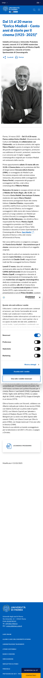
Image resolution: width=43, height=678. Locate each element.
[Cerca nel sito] (34, 10)
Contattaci (31, 675)
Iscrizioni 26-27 (31, 670)
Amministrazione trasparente (13, 644)
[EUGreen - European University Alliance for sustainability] (13, 12)
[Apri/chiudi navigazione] (39, 9)
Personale (6, 669)
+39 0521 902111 (11, 624)
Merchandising (8, 659)
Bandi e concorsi (9, 654)
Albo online (7, 634)
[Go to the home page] (11, 8)
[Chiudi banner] (39, 297)
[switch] (37, 342)
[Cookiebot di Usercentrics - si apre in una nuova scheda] (26, 297)
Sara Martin (26, 232)
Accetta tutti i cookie (21, 371)
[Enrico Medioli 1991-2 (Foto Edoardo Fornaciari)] (21, 93)
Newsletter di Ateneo (10, 664)
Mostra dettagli (30, 364)
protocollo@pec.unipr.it (14, 626)
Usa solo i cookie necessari (21, 379)
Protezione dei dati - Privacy (13, 673)
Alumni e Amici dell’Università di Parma (17, 639)
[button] (5, 3)
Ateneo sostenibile (9, 649)
